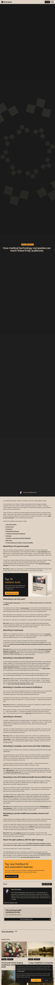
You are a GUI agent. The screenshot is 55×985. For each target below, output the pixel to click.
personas (47, 634)
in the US (31, 826)
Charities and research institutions (15, 533)
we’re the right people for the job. (30, 857)
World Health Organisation (12, 603)
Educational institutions (12, 531)
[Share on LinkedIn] (43, 884)
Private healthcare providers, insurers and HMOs (19, 542)
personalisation (7, 808)
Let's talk (47, 1)
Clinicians (8, 536)
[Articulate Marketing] (6, 2)
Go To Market (17, 833)
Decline (46, 980)
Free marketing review (26, 919)
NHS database (44, 806)
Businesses (9, 529)
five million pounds (8, 796)
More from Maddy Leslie (10, 902)
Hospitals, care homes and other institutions (18, 538)
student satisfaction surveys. (11, 666)
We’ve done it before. (45, 853)
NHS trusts (9, 540)
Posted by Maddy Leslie (29, 492)
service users (25, 608)
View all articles (9, 932)
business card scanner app (13, 772)
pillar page (28, 713)
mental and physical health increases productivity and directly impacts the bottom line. (27, 645)
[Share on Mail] (48, 884)
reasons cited (46, 668)
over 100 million (42, 551)
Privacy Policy (21, 971)
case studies (6, 739)
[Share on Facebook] (45, 884)
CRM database (10, 770)
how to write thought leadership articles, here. (21, 683)
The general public (11, 524)
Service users (10, 527)
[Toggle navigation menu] (52, 2)
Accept (36, 980)
